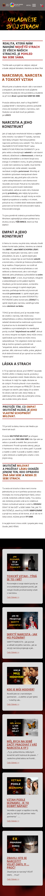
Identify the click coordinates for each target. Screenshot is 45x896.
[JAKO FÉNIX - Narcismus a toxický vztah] (12, 5)
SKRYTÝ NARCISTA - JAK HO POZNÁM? (22, 635)
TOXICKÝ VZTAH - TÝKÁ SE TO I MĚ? (22, 577)
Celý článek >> (13, 597)
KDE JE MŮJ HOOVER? (20, 689)
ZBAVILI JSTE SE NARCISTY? (17, 859)
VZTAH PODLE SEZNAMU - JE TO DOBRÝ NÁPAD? (18, 803)
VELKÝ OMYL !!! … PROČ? (18, 865)
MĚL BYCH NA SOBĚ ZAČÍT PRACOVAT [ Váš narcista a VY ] (22, 744)
